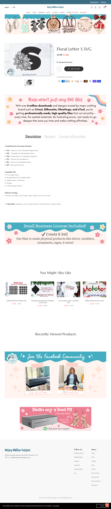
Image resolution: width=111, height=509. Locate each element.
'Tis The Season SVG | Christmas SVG (68, 301)
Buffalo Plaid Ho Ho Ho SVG (94, 300)
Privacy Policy (95, 473)
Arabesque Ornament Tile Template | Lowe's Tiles (42, 301)
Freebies (93, 461)
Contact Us (94, 485)
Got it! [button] (102, 506)
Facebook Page (78, 457)
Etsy (75, 473)
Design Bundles (78, 469)
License (93, 469)
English (7, 7)
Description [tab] (33, 136)
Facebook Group (79, 453)
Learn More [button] (55, 506)
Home (93, 453)
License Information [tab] (72, 136)
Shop (92, 457)
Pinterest (76, 461)
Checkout (103, 2)
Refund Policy (95, 477)
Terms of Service (96, 481)
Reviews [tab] (49, 136)
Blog (92, 465)
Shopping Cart (94, 2)
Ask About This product (65, 62)
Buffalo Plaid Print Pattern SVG (16, 300)
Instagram (77, 465)
